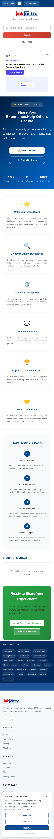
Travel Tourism (8, 660)
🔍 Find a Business (27, 160)
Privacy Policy (9, 777)
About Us (7, 763)
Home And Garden (39, 651)
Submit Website (9, 739)
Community (8, 792)
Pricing (6, 744)
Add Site (10, 3)
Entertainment (7, 679)
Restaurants (32, 674)
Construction (42, 660)
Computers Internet (39, 656)
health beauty (36, 665)
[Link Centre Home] (27, 13)
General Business (23, 651)
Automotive (30, 660)
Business (47, 665)
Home (5, 735)
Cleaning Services (9, 656)
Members (7, 748)
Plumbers (33, 669)
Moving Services (8, 674)
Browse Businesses (27, 631)
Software (25, 665)
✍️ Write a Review (27, 150)
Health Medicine (24, 656)
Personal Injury (21, 669)
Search (27, 35)
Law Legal (43, 674)
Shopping (21, 674)
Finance (6, 665)
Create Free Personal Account (27, 623)
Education (20, 660)
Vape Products (8, 669)
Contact (6, 768)
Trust (5, 772)
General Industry (8, 651)
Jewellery (15, 665)
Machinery (43, 669)
